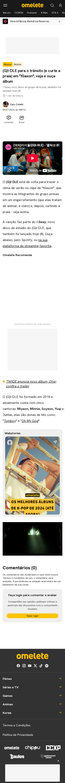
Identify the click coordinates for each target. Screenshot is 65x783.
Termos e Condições (16, 725)
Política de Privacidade (18, 735)
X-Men (44, 12)
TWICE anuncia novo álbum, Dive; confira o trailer (31, 383)
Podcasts (32, 12)
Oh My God (30, 421)
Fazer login (32, 615)
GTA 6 (55, 12)
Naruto (6, 12)
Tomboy (10, 421)
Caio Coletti (16, 104)
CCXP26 (18, 12)
